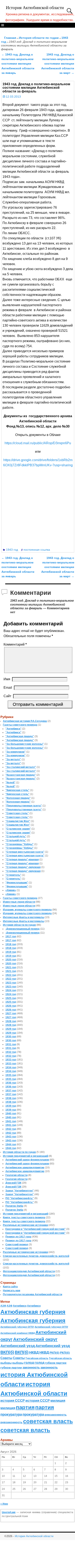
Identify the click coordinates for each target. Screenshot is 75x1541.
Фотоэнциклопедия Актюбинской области (29, 1271)
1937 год (10, 1090)
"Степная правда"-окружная (23, 867)
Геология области (16, 1175)
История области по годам (39, 37)
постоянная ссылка (37, 549)
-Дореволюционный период (22, 928)
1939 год (10, 1105)
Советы (6, 1358)
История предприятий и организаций (25, 1156)
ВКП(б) (7, 1352)
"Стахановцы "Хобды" (19, 844)
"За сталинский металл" (20, 767)
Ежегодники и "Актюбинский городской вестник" (35, 1229)
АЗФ (3, 1305)
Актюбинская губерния (32, 1312)
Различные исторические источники (25, 1225)
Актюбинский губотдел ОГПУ (17, 1327)
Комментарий (15, 644)
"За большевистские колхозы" (24, 744)
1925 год (10, 998)
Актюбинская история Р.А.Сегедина (25, 721)
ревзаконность (56, 1414)
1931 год (10, 1044)
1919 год (10, 952)
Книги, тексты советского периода (24, 1217)
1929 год (10, 1028)
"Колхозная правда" (18, 798)
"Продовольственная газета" (23, 805)
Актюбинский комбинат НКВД (17, 1333)
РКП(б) (54, 1352)
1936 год (10, 1082)
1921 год (10, 967)
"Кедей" (10, 782)
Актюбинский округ (35, 1339)
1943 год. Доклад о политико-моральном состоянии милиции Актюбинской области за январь (17, 64)
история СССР (12, 1400)
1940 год (10, 1113)
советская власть (48, 1421)
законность (31, 1367)
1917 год (10, 936)
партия (25, 1407)
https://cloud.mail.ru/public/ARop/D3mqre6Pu (38, 443)
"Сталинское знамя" (18, 828)
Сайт (7, 696)
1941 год (10, 1121)
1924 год (10, 990)
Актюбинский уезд (17, 1346)
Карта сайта (10, 1286)
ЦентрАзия (8, 1512)
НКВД (34, 1352)
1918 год (10, 944)
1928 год (10, 1021)
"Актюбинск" (13, 728)
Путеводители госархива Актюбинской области (32, 1294)
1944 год (10, 1144)
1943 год (12, 549)
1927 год (10, 1013)
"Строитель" (13, 875)
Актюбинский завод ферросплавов (27, 1159)
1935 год (10, 1075)
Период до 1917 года (18, 1236)
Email (8, 687)
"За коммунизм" (15, 751)
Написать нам (11, 1290)
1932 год (10, 1052)
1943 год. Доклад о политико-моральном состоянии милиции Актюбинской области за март (57, 64)
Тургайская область (36, 1358)
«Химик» (10, 890)
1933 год (10, 1059)
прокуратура (11, 1414)
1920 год (10, 959)
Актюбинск (19, 1305)
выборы (6, 1362)
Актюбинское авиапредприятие (24, 1167)
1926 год (10, 1005)
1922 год (10, 975)
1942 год (10, 1129)
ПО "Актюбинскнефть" (19, 1198)
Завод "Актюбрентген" (19, 1190)
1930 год (10, 1036)
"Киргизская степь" (17, 790)
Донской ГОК (13, 1182)
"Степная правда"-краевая (22, 859)
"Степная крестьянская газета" (24, 851)
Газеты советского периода (20, 724)
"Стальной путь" (15, 836)
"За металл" (13, 759)
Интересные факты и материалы (23, 917)
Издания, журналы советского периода (27, 909)
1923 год (10, 982)
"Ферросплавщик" (16, 882)
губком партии (55, 1362)
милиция (57, 1400)
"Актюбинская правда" (19, 736)
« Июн (4, 1503)
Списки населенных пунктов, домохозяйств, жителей (36, 1256)
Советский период (16, 1244)
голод (29, 1362)
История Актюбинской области (35, 7)
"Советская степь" (17, 813)
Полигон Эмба (14, 1205)
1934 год (10, 1067)
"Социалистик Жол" (17, 821)
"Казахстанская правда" (20, 774)
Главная (10, 37)
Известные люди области (19, 901)
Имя (7, 679)
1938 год (10, 1098)
